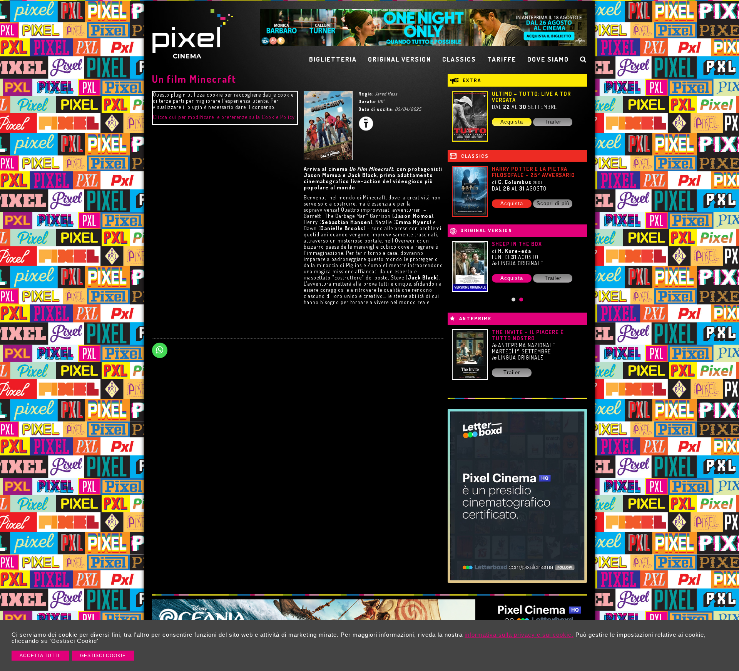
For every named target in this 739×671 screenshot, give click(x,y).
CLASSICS (459, 59)
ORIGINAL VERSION (399, 59)
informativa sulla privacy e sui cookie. (519, 634)
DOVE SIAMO (548, 59)
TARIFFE (501, 59)
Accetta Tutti (40, 655)
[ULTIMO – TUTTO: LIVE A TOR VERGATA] (470, 116)
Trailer (553, 122)
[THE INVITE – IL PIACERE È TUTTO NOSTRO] (470, 354)
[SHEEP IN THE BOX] (470, 266)
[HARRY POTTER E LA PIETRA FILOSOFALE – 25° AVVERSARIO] (470, 191)
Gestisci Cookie (103, 655)
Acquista (511, 122)
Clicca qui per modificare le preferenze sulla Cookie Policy (224, 117)
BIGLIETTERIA (333, 59)
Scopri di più (553, 203)
